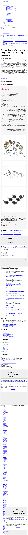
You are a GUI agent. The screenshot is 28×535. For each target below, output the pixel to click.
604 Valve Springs (13, 361)
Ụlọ (4, 3)
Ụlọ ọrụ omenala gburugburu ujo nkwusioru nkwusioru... (15, 292)
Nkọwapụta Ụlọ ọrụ (10, 13)
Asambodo (8, 14)
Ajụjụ (4, 22)
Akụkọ (4, 17)
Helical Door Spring (22, 361)
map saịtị (13, 359)
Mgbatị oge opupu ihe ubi (11, 8)
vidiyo (4, 23)
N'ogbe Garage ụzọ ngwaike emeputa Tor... (13, 284)
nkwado (7, 15)
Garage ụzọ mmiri (9, 6)
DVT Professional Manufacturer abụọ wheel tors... (14, 275)
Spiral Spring (6, 361)
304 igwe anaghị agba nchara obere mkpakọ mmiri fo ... (15, 306)
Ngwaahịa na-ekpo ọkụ (5, 359)
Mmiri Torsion (9, 9)
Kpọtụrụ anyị (6, 24)
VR (6, 16)
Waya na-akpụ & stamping (11, 10)
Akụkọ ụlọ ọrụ (9, 19)
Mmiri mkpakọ (9, 7)
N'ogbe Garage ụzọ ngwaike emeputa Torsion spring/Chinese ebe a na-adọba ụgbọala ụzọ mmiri (11, 233)
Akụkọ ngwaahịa (9, 21)
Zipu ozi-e (3, 365)
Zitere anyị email (4, 78)
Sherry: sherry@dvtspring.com (9, 324)
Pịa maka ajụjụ (4, 351)
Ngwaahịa (5, 5)
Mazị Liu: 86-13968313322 (9, 325)
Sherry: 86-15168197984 (8, 326)
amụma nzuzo (18, 359)
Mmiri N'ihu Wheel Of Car (6, 360)
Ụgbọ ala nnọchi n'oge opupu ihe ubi (8, 363)
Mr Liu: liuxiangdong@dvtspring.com (11, 322)
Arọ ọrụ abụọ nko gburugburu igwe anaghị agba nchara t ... (14, 314)
